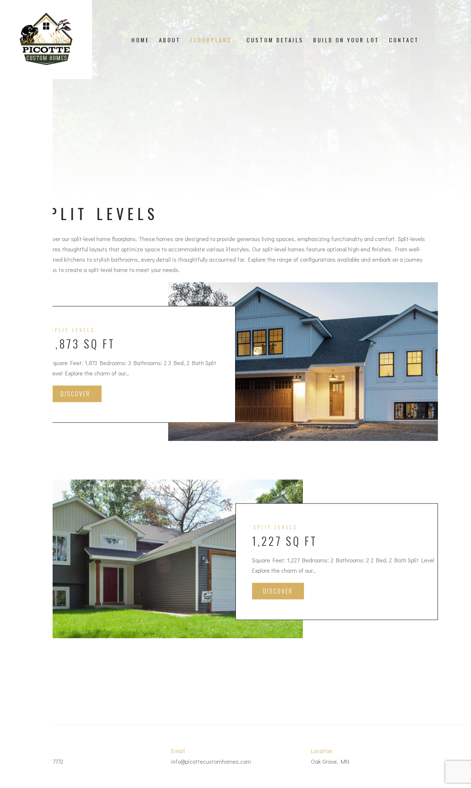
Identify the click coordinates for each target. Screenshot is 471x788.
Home (140, 40)
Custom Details (275, 40)
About (170, 40)
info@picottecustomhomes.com (211, 761)
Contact (404, 40)
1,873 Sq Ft (82, 343)
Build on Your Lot (346, 40)
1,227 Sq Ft (284, 541)
